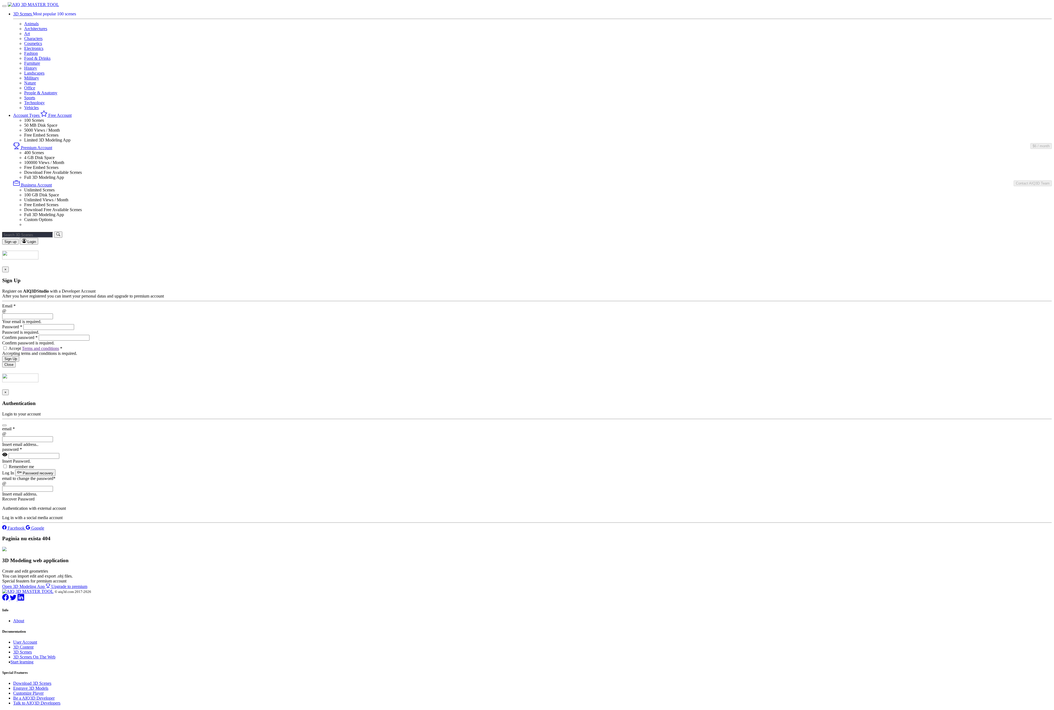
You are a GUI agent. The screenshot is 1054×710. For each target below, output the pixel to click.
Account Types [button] (27, 115)
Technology (34, 102)
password (12, 449)
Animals (31, 23)
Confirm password (20, 337)
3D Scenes (22, 652)
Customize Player (28, 693)
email (8, 428)
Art (27, 33)
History (30, 68)
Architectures (35, 28)
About (18, 620)
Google (37, 528)
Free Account (59, 115)
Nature (30, 83)
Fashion (31, 53)
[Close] (4, 425)
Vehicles (31, 107)
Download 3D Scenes (32, 683)
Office (29, 88)
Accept (35, 348)
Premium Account (36, 147)
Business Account (36, 185)
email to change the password (28, 478)
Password (12, 326)
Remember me (21, 466)
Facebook (16, 528)
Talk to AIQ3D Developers (36, 703)
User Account (25, 642)
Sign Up (10, 359)
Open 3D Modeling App (24, 586)
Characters (33, 38)
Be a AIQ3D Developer (34, 698)
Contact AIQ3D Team (1033, 183)
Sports (29, 97)
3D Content (23, 647)
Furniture (32, 63)
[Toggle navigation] (4, 6)
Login (31, 242)
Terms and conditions (40, 348)
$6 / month (1041, 146)
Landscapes (34, 73)
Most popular (54, 14)
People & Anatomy (40, 92)
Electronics (33, 48)
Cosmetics (33, 43)
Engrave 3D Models (30, 688)
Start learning (21, 662)
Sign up (10, 242)
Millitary (31, 78)
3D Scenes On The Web (34, 657)
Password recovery (37, 473)
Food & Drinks (37, 58)
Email (9, 306)
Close (8, 365)
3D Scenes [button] (23, 14)
